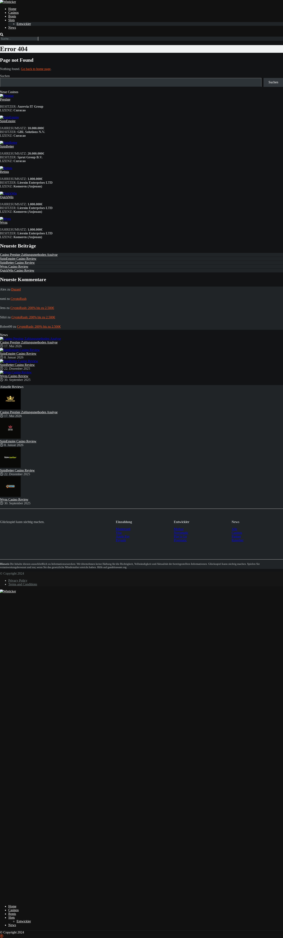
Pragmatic (180, 540)
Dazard (16, 289)
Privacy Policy (17, 580)
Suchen (5, 76)
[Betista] (6, 168)
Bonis (12, 16)
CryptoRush (19, 298)
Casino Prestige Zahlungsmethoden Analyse (29, 254)
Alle (234, 529)
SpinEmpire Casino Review (18, 258)
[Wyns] (5, 218)
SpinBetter (7, 146)
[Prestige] (7, 95)
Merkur (179, 529)
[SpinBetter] (8, 142)
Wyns (3, 222)
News (12, 27)
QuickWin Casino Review (17, 270)
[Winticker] (8, 2)
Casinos (13, 12)
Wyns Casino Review (14, 266)
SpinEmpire (8, 121)
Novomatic (181, 532)
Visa (119, 532)
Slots (11, 20)
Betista (4, 172)
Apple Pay (123, 536)
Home (12, 9)
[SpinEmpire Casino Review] (20, 350)
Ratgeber (237, 540)
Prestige (5, 99)
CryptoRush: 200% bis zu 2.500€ (32, 308)
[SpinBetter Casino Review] (19, 361)
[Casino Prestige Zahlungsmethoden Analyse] (30, 338)
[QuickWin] (8, 193)
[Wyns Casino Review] (16, 372)
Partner (236, 536)
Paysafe (121, 540)
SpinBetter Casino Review (17, 262)
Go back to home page (36, 69)
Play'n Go (180, 536)
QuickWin (6, 197)
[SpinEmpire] (9, 117)
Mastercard (123, 529)
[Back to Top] (1, 936)
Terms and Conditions (22, 584)
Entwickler (24, 24)
